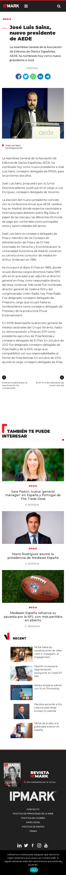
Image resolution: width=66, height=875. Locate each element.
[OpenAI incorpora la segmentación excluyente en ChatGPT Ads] (22, 665)
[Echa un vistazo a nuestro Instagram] (39, 846)
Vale (33, 870)
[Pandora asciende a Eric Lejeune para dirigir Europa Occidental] (22, 704)
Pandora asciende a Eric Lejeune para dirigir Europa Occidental (48, 707)
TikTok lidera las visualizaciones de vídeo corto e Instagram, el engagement (48, 652)
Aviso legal (33, 822)
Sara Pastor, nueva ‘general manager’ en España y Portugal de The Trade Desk (33, 495)
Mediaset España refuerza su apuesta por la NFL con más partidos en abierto (33, 616)
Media (7, 19)
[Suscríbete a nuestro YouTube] (46, 846)
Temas (33, 831)
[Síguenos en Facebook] (33, 846)
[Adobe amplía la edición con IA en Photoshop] (22, 685)
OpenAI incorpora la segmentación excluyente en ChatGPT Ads (48, 671)
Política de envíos (33, 826)
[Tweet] (26, 76)
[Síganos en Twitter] (26, 846)
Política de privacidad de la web (33, 813)
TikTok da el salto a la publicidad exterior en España (46, 727)
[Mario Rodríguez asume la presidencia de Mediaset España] (33, 527)
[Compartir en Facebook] (18, 76)
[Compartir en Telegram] (48, 76)
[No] (61, 862)
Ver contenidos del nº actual (41, 782)
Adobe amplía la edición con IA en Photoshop (48, 687)
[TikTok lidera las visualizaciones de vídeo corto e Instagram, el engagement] (22, 646)
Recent (19, 638)
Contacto (33, 809)
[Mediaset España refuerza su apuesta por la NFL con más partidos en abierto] (33, 586)
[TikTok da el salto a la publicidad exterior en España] (22, 723)
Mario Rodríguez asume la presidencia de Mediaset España (33, 556)
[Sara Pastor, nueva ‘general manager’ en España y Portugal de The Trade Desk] (33, 464)
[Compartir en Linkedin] (40, 76)
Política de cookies (33, 818)
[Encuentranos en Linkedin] (19, 846)
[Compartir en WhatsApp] (33, 76)
